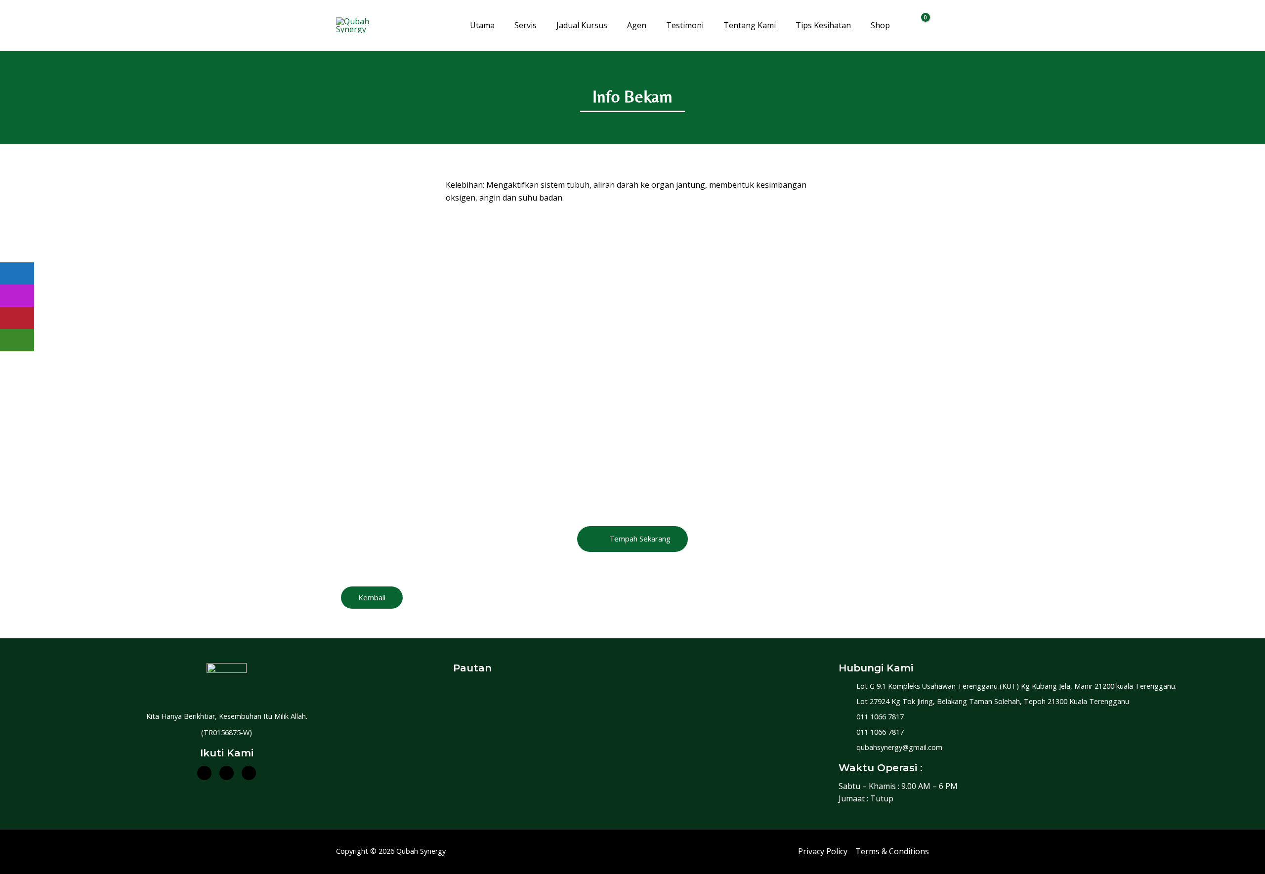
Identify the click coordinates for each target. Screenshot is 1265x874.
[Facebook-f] (204, 773)
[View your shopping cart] (919, 25)
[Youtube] (249, 773)
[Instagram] (226, 773)
